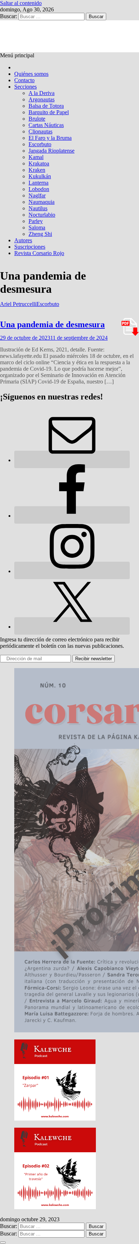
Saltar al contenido (21, 3)
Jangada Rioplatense (51, 151)
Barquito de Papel (49, 112)
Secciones (25, 87)
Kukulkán (40, 176)
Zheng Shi (40, 234)
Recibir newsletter (93, 658)
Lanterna (38, 183)
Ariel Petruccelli (18, 304)
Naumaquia (42, 202)
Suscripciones (29, 247)
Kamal (36, 157)
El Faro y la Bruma (50, 138)
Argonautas (42, 99)
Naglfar (37, 195)
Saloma (37, 227)
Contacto (24, 80)
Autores (23, 240)
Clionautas (40, 131)
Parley (36, 221)
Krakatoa (39, 163)
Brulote (37, 119)
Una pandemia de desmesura (52, 324)
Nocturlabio (42, 215)
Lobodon (39, 189)
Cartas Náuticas (46, 125)
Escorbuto (40, 144)
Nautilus (38, 208)
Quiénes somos (31, 74)
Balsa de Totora (46, 106)
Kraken (37, 170)
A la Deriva (42, 93)
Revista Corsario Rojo (39, 253)
